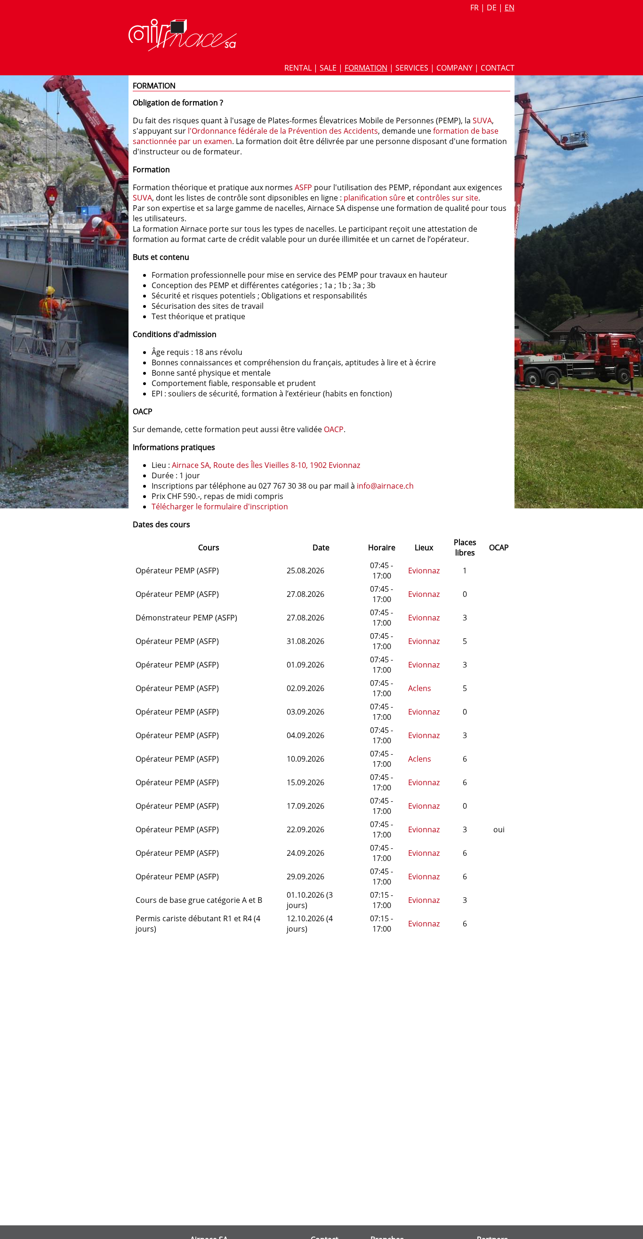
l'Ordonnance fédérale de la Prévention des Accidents (283, 131)
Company (454, 68)
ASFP (303, 187)
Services (411, 68)
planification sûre (374, 198)
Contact (497, 68)
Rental (298, 68)
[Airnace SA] (183, 48)
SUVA (482, 120)
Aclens (419, 688)
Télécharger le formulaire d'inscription (220, 506)
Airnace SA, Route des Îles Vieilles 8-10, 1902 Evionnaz (266, 465)
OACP (334, 429)
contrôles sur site (447, 198)
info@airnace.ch (385, 486)
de (492, 7)
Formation (366, 68)
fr (474, 7)
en (509, 7)
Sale (328, 68)
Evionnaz (424, 570)
